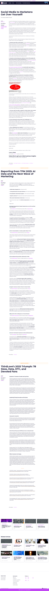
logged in (15, 153)
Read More (29, 0)
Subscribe (46, 2)
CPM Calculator (3, 577)
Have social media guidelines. (15, 104)
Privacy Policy (15, 583)
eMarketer (21, 71)
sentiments (28, 43)
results (27, 45)
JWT (28, 51)
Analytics (2, 28)
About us (14, 577)
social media (12, 22)
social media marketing (26, 102)
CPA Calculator (3, 578)
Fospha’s (31, 448)
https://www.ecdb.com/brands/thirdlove (14, 471)
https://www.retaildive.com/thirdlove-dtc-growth (16, 495)
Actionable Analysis (4, 26)
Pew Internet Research (32, 60)
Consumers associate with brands (16, 67)
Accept (34, 0)
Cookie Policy (15, 582)
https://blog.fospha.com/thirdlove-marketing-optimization (18, 482)
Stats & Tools (3, 575)
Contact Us (14, 578)
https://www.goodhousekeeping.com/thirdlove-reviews (22, 499)
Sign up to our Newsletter (24, 589)
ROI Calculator (3, 579)
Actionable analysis (25, 163)
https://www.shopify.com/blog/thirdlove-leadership (28, 486)
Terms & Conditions (16, 581)
